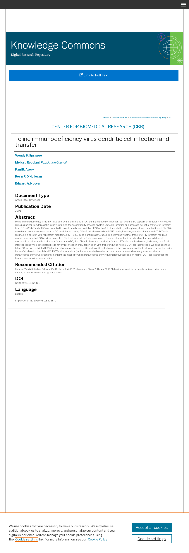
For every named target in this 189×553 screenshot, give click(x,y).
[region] (94, 532)
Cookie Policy (97, 539)
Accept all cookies (152, 527)
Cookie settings (26, 539)
